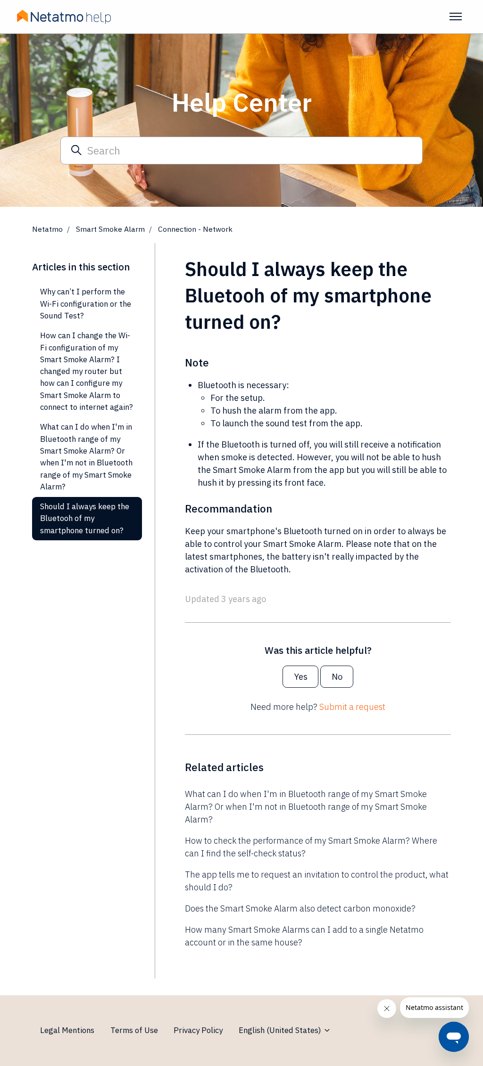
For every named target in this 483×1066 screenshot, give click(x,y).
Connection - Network (195, 229)
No (337, 676)
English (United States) (281, 1030)
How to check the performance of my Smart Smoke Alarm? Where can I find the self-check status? (311, 847)
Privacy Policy (198, 1030)
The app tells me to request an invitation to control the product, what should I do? (317, 881)
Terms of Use (134, 1030)
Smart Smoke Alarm (110, 229)
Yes (301, 676)
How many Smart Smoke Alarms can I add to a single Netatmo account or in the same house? (304, 936)
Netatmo (47, 229)
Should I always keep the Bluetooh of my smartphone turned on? (84, 518)
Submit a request (352, 706)
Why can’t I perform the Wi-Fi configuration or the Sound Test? (85, 303)
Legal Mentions (67, 1030)
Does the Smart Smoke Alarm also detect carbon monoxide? (300, 908)
